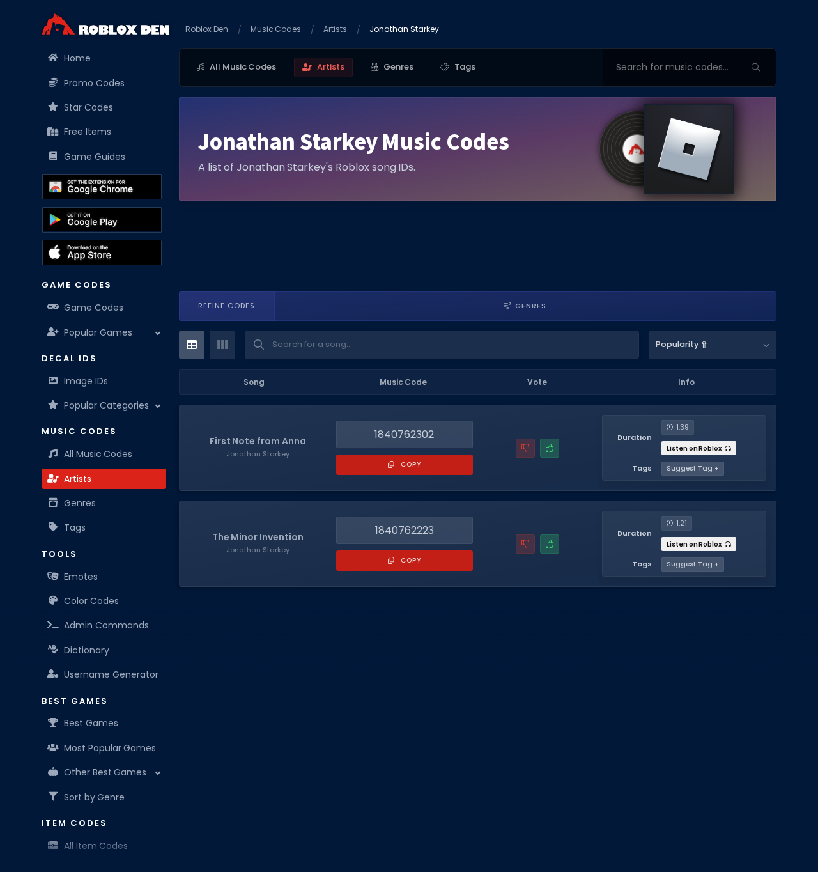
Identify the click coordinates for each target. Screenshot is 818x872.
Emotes (81, 576)
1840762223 (404, 530)
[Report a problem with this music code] (525, 448)
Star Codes (88, 107)
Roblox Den (206, 29)
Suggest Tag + (693, 468)
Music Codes (276, 29)
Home (77, 58)
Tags (75, 527)
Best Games (91, 723)
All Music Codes (98, 454)
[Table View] (191, 345)
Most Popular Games (110, 748)
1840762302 (404, 434)
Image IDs (86, 381)
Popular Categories (106, 405)
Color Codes (91, 601)
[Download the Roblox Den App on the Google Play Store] (102, 219)
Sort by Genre (94, 796)
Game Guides (94, 156)
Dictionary (86, 650)
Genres (80, 503)
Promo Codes (94, 82)
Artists (77, 478)
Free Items (87, 131)
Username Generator (111, 674)
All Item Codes (96, 845)
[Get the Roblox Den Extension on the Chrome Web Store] (102, 186)
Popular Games (98, 331)
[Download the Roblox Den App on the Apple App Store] (102, 252)
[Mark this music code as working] (549, 448)
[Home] (105, 24)
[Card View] (222, 345)
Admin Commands (106, 625)
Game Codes (93, 307)
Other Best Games (105, 772)
